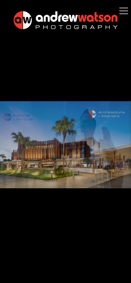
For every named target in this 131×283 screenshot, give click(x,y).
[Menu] (123, 11)
